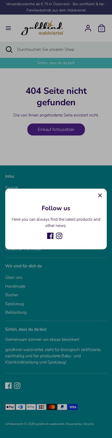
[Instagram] (59, 236)
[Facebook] (50, 236)
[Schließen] (100, 195)
